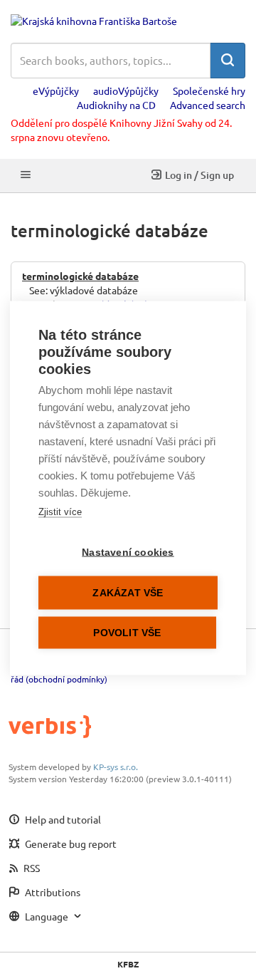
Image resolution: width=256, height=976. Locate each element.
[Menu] (25, 175)
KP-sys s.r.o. (115, 766)
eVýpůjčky (56, 90)
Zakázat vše (127, 593)
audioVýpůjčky (126, 90)
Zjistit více (60, 512)
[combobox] (110, 60)
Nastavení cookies (128, 552)
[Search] (227, 60)
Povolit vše (127, 633)
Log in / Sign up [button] (199, 175)
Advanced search (207, 104)
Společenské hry (209, 90)
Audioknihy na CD (116, 104)
